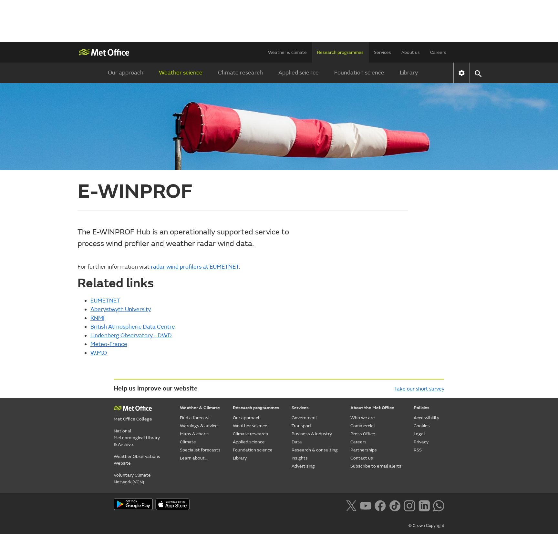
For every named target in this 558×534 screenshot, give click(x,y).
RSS (418, 450)
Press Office (362, 434)
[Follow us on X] (351, 505)
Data (297, 442)
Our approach (125, 72)
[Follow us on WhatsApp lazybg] (438, 505)
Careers (438, 52)
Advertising (303, 466)
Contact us (361, 458)
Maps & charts (195, 434)
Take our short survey (419, 389)
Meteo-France (108, 344)
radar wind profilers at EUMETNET (195, 267)
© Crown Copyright (426, 525)
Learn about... (194, 458)
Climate (188, 442)
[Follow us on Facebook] (380, 505)
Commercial (362, 426)
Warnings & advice (199, 426)
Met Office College (133, 419)
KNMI (97, 318)
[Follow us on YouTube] (365, 505)
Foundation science (359, 72)
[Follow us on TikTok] (394, 505)
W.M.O (98, 353)
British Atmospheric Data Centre (132, 327)
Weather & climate (287, 52)
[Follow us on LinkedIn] (424, 505)
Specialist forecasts (200, 450)
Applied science (298, 72)
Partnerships (363, 450)
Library (409, 72)
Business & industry (312, 434)
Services (382, 52)
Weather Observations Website (137, 460)
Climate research (240, 72)
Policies (421, 407)
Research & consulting (315, 450)
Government (304, 417)
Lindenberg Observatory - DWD (131, 335)
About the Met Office (372, 407)
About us (410, 52)
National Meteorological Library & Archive (137, 437)
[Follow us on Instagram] (409, 505)
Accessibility (426, 417)
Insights (300, 458)
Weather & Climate (200, 407)
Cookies (422, 426)
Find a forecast (195, 417)
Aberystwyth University (120, 309)
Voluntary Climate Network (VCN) (132, 478)
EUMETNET (105, 300)
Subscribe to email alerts (375, 466)
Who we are (362, 417)
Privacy (421, 442)
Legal (419, 434)
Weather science (180, 72)
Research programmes (340, 52)
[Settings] (462, 73)
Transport (302, 426)
